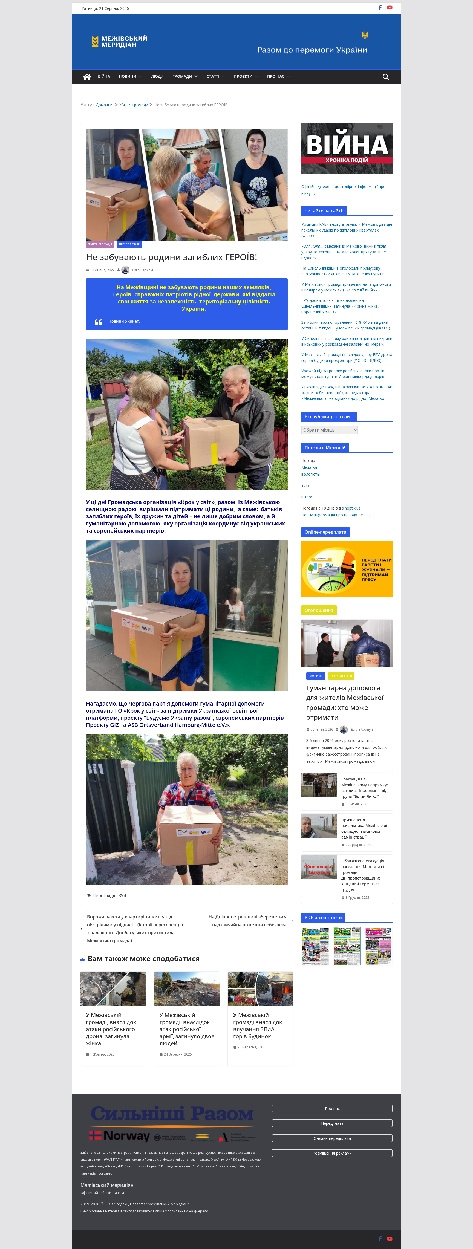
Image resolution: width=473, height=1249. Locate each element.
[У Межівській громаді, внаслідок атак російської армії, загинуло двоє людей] (187, 975)
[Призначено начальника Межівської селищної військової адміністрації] (319, 832)
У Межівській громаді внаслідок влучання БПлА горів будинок (257, 1025)
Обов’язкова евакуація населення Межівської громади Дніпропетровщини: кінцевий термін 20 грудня (362, 875)
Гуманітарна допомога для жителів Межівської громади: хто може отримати (344, 702)
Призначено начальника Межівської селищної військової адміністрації (364, 828)
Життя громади (100, 244)
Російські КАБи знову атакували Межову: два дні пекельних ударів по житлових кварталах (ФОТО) (346, 230)
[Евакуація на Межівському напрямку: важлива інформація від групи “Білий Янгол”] (319, 792)
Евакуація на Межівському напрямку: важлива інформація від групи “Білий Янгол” (364, 787)
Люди (157, 76)
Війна (104, 76)
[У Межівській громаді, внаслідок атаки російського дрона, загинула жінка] (113, 975)
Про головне (129, 244)
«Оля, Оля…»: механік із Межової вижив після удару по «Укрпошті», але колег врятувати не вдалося (343, 252)
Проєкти (243, 76)
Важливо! (315, 676)
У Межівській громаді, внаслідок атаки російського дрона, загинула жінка (111, 1029)
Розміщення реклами (332, 1153)
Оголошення (341, 676)
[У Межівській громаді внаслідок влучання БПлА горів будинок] (260, 975)
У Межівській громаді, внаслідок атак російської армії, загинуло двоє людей (187, 1029)
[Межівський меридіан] (87, 76)
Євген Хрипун (143, 270)
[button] (139, 76)
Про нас (275, 76)
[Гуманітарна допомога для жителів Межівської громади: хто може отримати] (347, 643)
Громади (182, 76)
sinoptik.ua (351, 508)
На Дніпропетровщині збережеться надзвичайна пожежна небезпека (248, 921)
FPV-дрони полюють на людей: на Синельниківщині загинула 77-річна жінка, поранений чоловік (340, 306)
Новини (127, 76)
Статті (213, 76)
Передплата (332, 1123)
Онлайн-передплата (332, 1138)
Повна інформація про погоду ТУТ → (335, 514)
